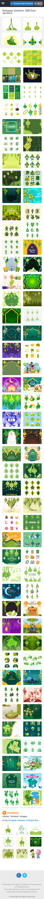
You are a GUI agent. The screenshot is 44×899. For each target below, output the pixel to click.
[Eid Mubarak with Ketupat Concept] (32, 797)
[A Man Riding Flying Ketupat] (32, 763)
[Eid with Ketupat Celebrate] (32, 384)
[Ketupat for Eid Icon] (32, 315)
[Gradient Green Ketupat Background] (32, 143)
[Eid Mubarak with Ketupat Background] (11, 677)
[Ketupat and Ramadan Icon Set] (32, 746)
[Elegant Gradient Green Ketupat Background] (32, 643)
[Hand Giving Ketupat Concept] (11, 281)
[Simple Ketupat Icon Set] (32, 488)
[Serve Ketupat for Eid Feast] (11, 746)
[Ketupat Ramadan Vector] (32, 109)
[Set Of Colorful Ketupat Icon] (32, 729)
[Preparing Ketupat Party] (32, 367)
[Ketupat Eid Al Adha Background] (11, 780)
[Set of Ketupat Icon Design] (11, 797)
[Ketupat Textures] (11, 75)
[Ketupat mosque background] (11, 212)
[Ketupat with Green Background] (11, 402)
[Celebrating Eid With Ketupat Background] (32, 711)
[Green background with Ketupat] (32, 298)
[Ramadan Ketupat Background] (32, 247)
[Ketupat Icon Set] (11, 229)
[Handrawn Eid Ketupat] (32, 195)
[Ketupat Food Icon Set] (32, 212)
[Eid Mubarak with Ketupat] (11, 384)
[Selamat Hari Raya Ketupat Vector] (11, 126)
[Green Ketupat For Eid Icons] (11, 694)
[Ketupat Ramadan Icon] (11, 109)
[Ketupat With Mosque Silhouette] (11, 178)
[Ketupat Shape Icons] (32, 161)
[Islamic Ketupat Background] (11, 333)
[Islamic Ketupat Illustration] (32, 333)
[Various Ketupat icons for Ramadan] (11, 660)
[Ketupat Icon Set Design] (32, 556)
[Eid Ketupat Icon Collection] (11, 143)
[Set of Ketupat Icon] (11, 247)
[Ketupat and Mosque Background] (11, 539)
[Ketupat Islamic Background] (11, 436)
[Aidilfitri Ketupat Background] (11, 488)
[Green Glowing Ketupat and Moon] (11, 763)
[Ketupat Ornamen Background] (11, 315)
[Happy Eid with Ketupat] (11, 419)
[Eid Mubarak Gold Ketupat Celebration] (11, 729)
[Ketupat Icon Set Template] (32, 539)
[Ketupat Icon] (11, 57)
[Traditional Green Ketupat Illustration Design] (11, 29)
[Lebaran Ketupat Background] (32, 126)
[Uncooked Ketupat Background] (11, 574)
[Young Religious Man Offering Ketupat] (32, 625)
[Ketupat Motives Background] (32, 281)
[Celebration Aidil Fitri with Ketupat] (11, 643)
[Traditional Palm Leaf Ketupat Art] (11, 44)
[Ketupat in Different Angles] (32, 591)
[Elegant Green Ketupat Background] (11, 195)
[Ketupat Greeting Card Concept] (11, 625)
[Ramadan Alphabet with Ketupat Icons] (32, 660)
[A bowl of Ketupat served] (11, 711)
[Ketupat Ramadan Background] (11, 453)
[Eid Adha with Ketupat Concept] (32, 780)
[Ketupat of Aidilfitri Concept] (11, 556)
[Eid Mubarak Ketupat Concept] (32, 453)
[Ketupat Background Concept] (11, 505)
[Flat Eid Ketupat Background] (11, 298)
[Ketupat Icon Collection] (32, 419)
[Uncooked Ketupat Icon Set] (32, 574)
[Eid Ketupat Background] (11, 367)
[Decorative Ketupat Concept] (11, 264)
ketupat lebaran (16, 820)
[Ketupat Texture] (32, 57)
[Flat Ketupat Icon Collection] (32, 178)
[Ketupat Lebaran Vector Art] (32, 264)
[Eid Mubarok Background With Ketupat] (32, 677)
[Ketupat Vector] (32, 75)
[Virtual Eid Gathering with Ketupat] (32, 694)
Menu (40, 3)
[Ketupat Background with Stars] (11, 161)
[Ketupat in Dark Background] (11, 608)
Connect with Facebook (23, 3)
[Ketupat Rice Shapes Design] (32, 229)
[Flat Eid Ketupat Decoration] (11, 350)
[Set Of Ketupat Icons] (11, 470)
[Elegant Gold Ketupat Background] (32, 436)
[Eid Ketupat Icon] (11, 522)
